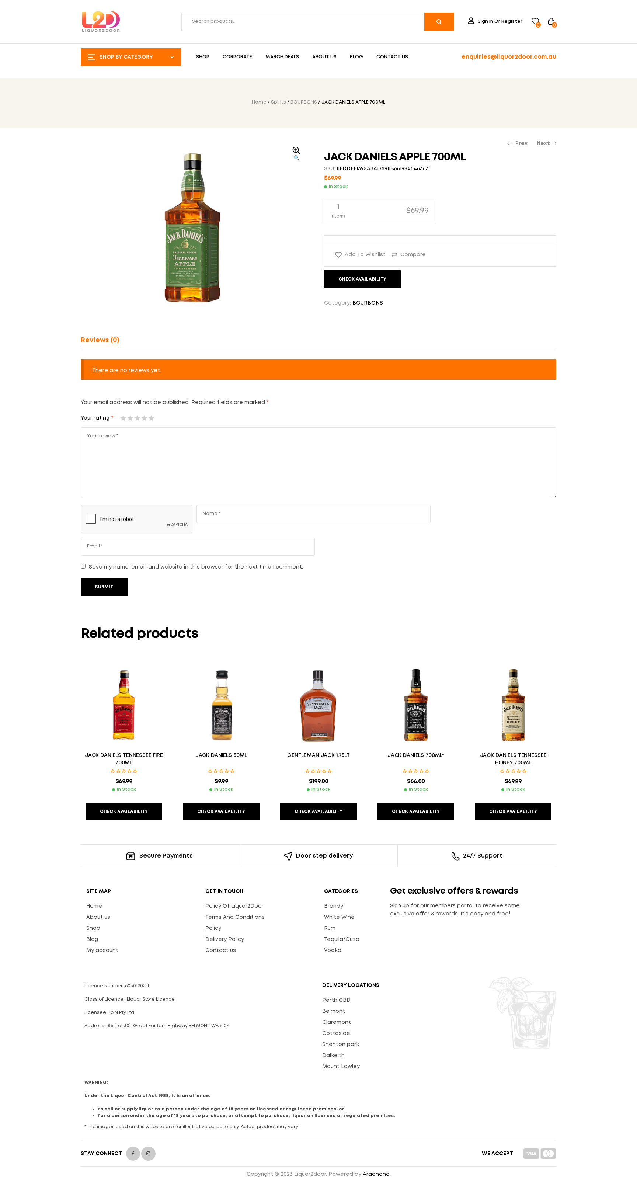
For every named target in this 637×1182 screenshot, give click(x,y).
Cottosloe (336, 1033)
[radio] (380, 211)
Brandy (333, 906)
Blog (92, 939)
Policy (213, 928)
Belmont (333, 1011)
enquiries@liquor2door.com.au (509, 57)
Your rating (97, 418)
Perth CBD (336, 1000)
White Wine (339, 917)
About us (98, 917)
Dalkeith (333, 1055)
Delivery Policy (224, 939)
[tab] (100, 340)
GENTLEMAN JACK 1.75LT (318, 755)
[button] (296, 154)
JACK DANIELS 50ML (221, 755)
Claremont (336, 1022)
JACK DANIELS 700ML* (415, 755)
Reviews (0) (100, 340)
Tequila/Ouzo (341, 939)
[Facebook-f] (133, 1154)
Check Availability (362, 279)
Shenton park (340, 1044)
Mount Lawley (341, 1066)
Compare (413, 255)
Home (259, 102)
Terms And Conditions (235, 917)
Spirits (278, 102)
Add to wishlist (365, 255)
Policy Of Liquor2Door (234, 906)
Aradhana (376, 1174)
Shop (93, 928)
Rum (329, 928)
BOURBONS (303, 102)
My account (102, 950)
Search (439, 22)
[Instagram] (148, 1154)
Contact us (220, 950)
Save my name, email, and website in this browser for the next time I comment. (196, 567)
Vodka (332, 950)
